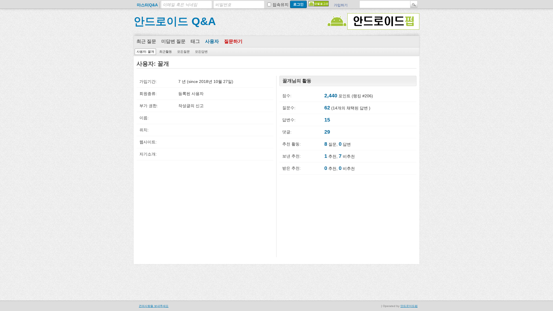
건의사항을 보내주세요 (153, 306)
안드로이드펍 (409, 306)
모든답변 (201, 51)
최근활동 (165, 51)
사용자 (212, 41)
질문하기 (233, 41)
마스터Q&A (147, 5)
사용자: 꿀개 (145, 51)
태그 (195, 41)
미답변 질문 (173, 41)
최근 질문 (146, 41)
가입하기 (341, 5)
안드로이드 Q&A (175, 21)
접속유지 (280, 5)
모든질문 (183, 51)
